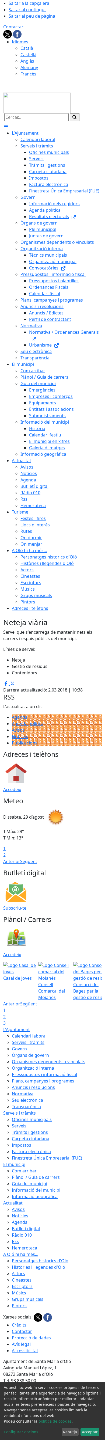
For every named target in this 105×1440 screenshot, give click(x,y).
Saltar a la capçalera (29, 3)
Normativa (22, 1094)
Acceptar (90, 1431)
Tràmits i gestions (30, 1132)
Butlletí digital (26, 1229)
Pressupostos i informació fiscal (44, 1074)
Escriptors (22, 1286)
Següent (28, 861)
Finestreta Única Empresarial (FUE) (47, 1158)
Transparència (26, 1107)
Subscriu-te (14, 908)
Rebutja (70, 1431)
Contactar (13, 27)
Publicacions (24, 743)
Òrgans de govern (30, 1055)
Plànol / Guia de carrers (36, 1177)
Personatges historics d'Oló (40, 1261)
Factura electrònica (31, 1151)
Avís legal (21, 1344)
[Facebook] (17, 34)
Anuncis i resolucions (33, 1087)
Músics (19, 1293)
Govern (19, 1049)
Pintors (19, 1306)
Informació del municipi (36, 1190)
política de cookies (55, 1421)
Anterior (11, 861)
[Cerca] (74, 117)
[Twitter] (8, 34)
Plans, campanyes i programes (43, 1081)
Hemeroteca (24, 1248)
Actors (18, 1273)
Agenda (19, 717)
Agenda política (27, 724)
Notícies (20, 736)
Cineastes (22, 1280)
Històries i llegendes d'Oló (38, 1267)
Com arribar (24, 1171)
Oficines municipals (32, 1119)
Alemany (29, 67)
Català (26, 48)
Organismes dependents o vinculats (48, 1062)
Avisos (18, 730)
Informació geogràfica (35, 1196)
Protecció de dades (31, 1338)
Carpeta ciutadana (30, 1139)
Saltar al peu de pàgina (32, 16)
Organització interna (33, 1068)
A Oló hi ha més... (20, 1254)
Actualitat (13, 1203)
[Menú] (6, 127)
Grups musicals (27, 1299)
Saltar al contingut (27, 10)
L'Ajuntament (16, 1029)
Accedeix (12, 789)
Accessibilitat (25, 1351)
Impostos (21, 1145)
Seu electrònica (27, 1100)
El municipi (14, 1164)
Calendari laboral (29, 1036)
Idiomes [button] (20, 42)
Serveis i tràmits (28, 1042)
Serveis (19, 1126)
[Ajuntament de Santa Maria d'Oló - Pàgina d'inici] (37, 102)
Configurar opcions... (22, 1431)
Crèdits (19, 1325)
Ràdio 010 (22, 1235)
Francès (28, 74)
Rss (15, 1241)
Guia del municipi (29, 1184)
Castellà (28, 55)
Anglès (27, 61)
